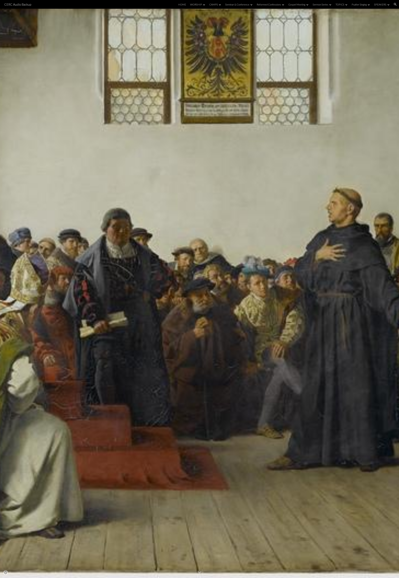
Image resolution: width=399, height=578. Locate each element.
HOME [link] (182, 4)
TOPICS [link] (340, 4)
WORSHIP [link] (196, 4)
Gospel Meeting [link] (296, 4)
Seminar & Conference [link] (237, 4)
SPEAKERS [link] (380, 4)
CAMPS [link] (213, 4)
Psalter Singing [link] (359, 4)
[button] (395, 4)
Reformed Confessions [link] (269, 4)
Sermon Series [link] (320, 4)
